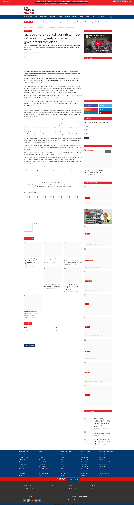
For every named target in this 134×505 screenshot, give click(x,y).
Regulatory (75, 486)
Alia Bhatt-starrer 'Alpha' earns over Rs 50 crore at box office (102, 432)
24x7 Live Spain (103, 464)
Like (28, 203)
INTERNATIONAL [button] (44, 17)
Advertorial (23, 476)
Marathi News (84, 457)
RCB (21, 471)
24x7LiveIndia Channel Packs (56, 492)
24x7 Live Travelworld (104, 462)
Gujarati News (85, 459)
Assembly (42, 459)
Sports (42, 455)
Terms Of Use (75, 489)
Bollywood (43, 466)
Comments (28, 323)
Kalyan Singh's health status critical (52, 259)
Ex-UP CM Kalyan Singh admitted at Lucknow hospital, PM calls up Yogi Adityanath (31, 261)
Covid (21, 466)
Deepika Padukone (45, 462)
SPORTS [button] (74, 17)
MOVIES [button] (81, 17)
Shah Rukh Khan (44, 469)
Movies (63, 459)
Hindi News (84, 455)
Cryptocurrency (65, 476)
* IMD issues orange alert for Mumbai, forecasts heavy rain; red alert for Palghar (39, 1)
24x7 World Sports (103, 476)
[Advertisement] (53, 62)
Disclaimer (97, 486)
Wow (76, 203)
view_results (94, 138)
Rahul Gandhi (23, 464)
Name (25, 327)
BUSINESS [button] (67, 17)
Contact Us (52, 489)
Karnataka (22, 459)
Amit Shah (43, 464)
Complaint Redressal (100, 489)
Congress (22, 462)
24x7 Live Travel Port (104, 473)
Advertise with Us (30, 492)
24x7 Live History (103, 466)
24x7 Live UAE (102, 459)
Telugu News (84, 466)
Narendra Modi (24, 457)
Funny (51, 203)
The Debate (101, 17)
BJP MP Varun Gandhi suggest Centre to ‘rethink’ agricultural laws (32, 313)
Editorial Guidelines (31, 489)
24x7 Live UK (102, 457)
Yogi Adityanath (24, 455)
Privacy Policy (30, 486)
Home (25, 27)
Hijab (41, 457)
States (30, 17)
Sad (68, 203)
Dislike (35, 203)
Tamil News (84, 464)
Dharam (83, 471)
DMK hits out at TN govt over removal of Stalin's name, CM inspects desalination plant (102, 441)
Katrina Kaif (43, 471)
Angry (59, 203)
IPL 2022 (22, 469)
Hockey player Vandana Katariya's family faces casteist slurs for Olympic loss (73, 260)
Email (55, 327)
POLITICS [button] (60, 17)
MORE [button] (93, 17)
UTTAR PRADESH (31, 27)
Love (44, 203)
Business (22, 473)
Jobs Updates (64, 473)
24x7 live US (102, 455)
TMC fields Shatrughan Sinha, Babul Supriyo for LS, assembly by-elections (39, 185)
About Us (51, 486)
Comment (27, 334)
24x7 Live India (74, 479)
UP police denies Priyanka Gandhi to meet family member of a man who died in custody (72, 287)
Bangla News (84, 473)
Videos (88, 17)
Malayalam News (85, 469)
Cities (36, 17)
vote (87, 138)
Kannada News (85, 462)
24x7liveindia (37, 224)
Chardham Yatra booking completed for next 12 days (52, 285)
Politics (62, 462)
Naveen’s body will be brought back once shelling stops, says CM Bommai (66, 185)
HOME (25, 17)
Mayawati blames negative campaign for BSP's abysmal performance (95, 172)
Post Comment (29, 345)
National (63, 455)
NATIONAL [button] (53, 17)
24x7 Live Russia (103, 469)
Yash (41, 476)
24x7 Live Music (85, 476)
